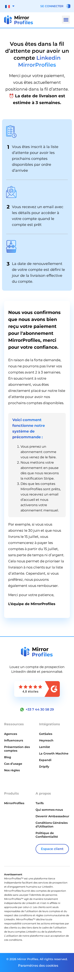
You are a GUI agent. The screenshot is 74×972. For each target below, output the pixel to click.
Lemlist (44, 747)
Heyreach (46, 740)
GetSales (45, 734)
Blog (7, 757)
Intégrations (49, 724)
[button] (66, 20)
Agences (10, 734)
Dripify (44, 766)
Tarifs (40, 803)
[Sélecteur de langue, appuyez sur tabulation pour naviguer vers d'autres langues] (9, 6)
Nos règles (12, 770)
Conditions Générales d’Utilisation (52, 824)
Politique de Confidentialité (47, 835)
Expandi (45, 760)
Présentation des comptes (17, 748)
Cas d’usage (13, 764)
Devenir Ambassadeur (52, 816)
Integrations (14, 779)
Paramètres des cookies (38, 966)
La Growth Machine (53, 753)
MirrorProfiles (14, 803)
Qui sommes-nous (49, 810)
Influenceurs (13, 740)
